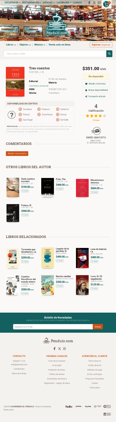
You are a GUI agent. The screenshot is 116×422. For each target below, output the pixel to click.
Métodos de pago (94, 370)
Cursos (77, 2)
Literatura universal (38, 85)
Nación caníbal (63, 276)
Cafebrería (63, 2)
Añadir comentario (17, 153)
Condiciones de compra (57, 379)
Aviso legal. (57, 365)
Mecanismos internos (97, 181)
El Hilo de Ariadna (57, 79)
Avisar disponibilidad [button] (98, 90)
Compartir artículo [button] (97, 96)
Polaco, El (26, 205)
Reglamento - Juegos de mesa (57, 383)
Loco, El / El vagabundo (96, 277)
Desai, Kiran (61, 253)
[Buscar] (109, 53)
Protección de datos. (56, 370)
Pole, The (61, 179)
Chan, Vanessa (27, 254)
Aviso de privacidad (56, 361)
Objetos (24, 44)
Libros (10, 44)
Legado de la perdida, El (62, 249)
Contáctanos (12, 8)
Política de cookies (57, 374)
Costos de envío (94, 365)
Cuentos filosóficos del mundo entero (28, 279)
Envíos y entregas (94, 374)
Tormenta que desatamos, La (28, 250)
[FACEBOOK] (89, 2)
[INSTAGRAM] (99, 2)
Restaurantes (30, 2)
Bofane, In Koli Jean (64, 279)
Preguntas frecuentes (94, 379)
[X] (94, 2)
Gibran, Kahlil (97, 281)
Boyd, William (97, 254)
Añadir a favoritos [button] (97, 83)
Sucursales (12, 2)
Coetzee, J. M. (36, 72)
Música (38, 44)
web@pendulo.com (19, 364)
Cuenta (95, 383)
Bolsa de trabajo (19, 373)
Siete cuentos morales (28, 180)
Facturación (95, 387)
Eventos (48, 2)
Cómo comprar (94, 361)
